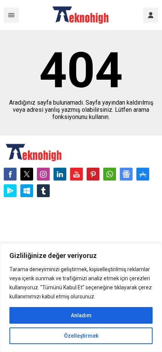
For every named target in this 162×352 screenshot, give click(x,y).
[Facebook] (10, 174)
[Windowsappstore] (26, 190)
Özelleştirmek (81, 336)
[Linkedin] (59, 174)
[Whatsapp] (109, 174)
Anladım (81, 315)
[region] (81, 297)
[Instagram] (43, 174)
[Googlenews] (126, 174)
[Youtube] (76, 174)
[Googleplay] (10, 190)
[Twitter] (26, 174)
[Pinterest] (93, 174)
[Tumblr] (43, 190)
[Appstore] (142, 174)
